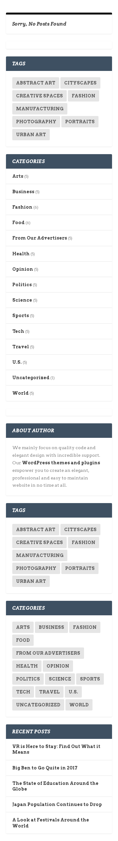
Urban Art (31, 134)
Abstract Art (35, 82)
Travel (20, 346)
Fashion (83, 95)
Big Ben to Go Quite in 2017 (44, 767)
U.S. (17, 362)
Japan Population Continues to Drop (57, 804)
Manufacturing (40, 108)
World (20, 393)
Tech (18, 331)
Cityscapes (80, 82)
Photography (36, 121)
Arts (17, 176)
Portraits (80, 121)
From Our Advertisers (39, 238)
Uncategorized (30, 377)
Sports (20, 315)
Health (21, 253)
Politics (22, 284)
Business (23, 191)
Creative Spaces (39, 95)
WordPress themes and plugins (61, 462)
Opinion (22, 269)
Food (18, 222)
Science (22, 300)
